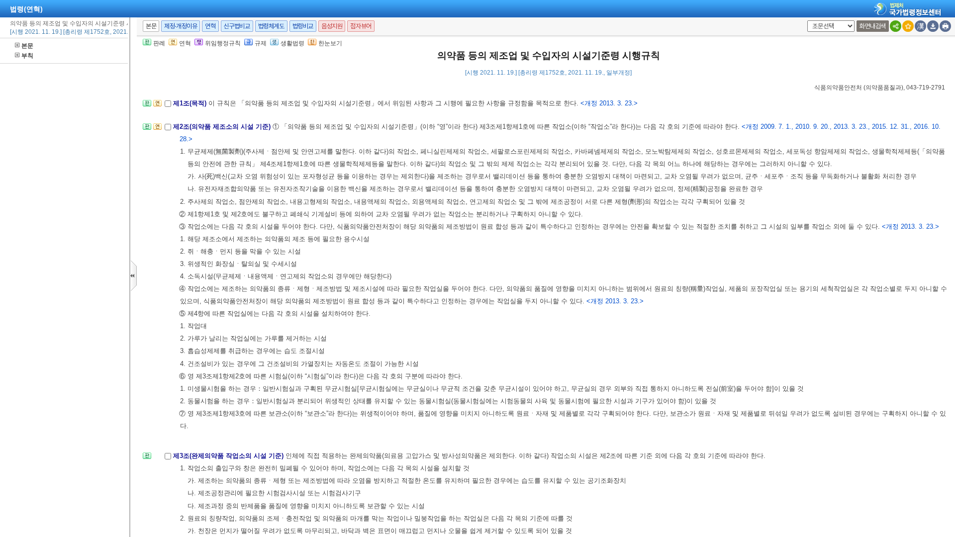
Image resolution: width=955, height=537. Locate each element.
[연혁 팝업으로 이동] (157, 106)
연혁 (210, 26)
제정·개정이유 (180, 26)
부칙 (27, 55)
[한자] (920, 26)
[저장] (933, 26)
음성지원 (331, 26)
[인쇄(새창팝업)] (945, 26)
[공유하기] (895, 26)
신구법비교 (237, 26)
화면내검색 (873, 26)
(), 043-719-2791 (879, 87)
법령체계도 (271, 26)
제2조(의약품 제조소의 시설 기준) (223, 126)
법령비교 (302, 26)
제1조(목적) (190, 103)
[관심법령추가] (908, 26)
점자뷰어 (360, 26)
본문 (27, 45)
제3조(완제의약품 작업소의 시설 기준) (229, 455)
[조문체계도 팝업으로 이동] (147, 106)
